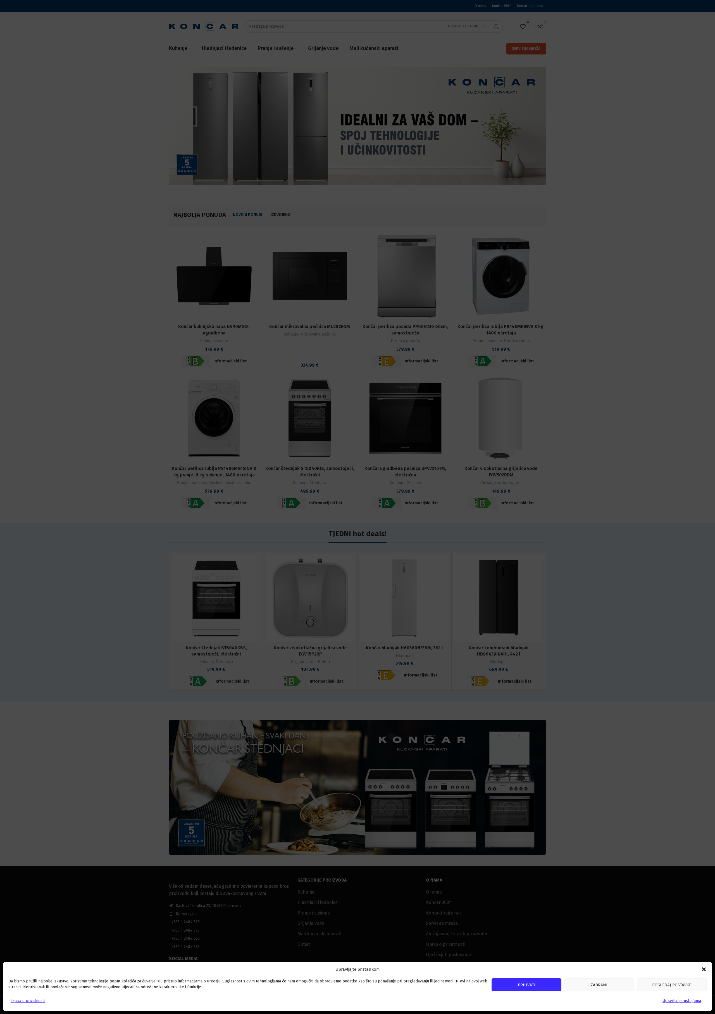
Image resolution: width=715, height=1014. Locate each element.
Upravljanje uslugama (681, 1000)
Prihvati (526, 984)
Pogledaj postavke (671, 984)
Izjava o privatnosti (28, 1000)
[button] (704, 969)
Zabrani (599, 984)
